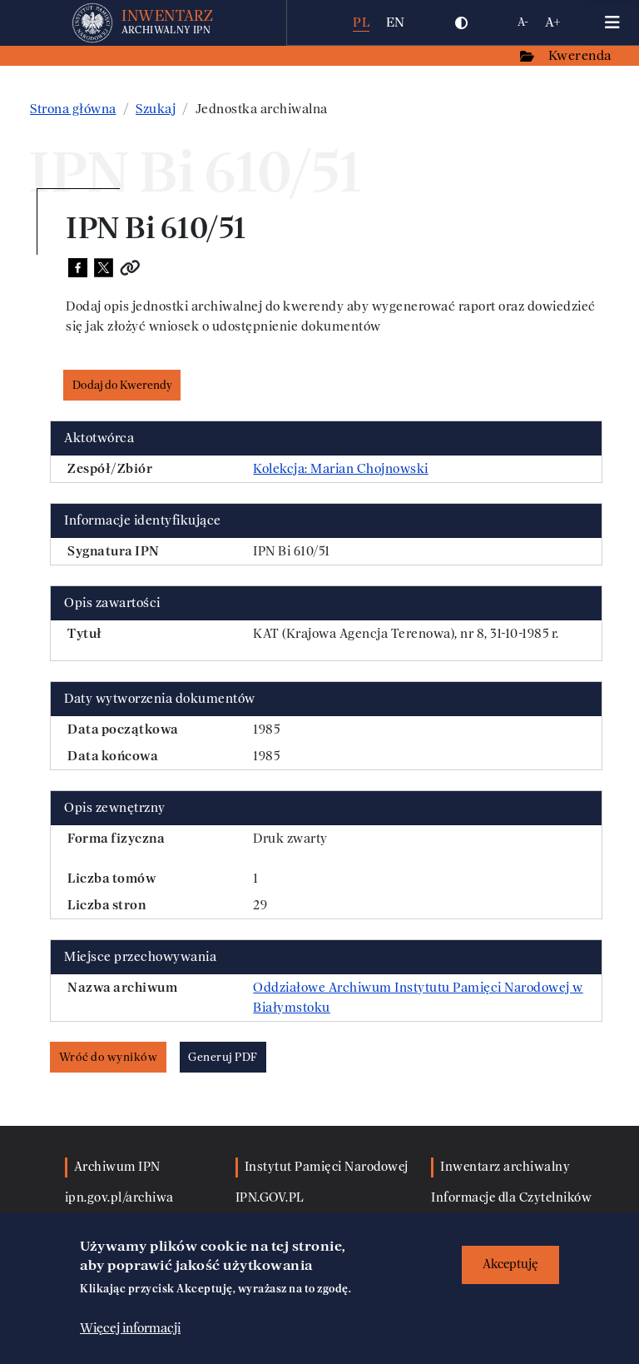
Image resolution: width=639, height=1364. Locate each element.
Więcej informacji (130, 1328)
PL (361, 22)
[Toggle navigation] (612, 22)
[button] (461, 22)
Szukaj (156, 109)
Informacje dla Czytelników (511, 1198)
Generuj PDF (223, 1057)
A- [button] (523, 22)
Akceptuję (510, 1264)
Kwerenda (581, 55)
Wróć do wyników (108, 1057)
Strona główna (73, 109)
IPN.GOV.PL (270, 1198)
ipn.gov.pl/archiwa (119, 1198)
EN (395, 22)
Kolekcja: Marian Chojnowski (340, 469)
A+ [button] (553, 22)
